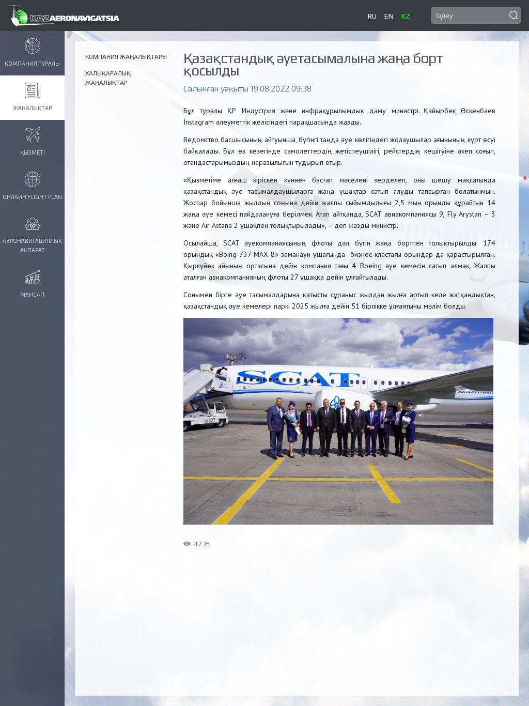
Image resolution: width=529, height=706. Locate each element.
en (389, 16)
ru (372, 16)
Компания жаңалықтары (126, 56)
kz (405, 16)
